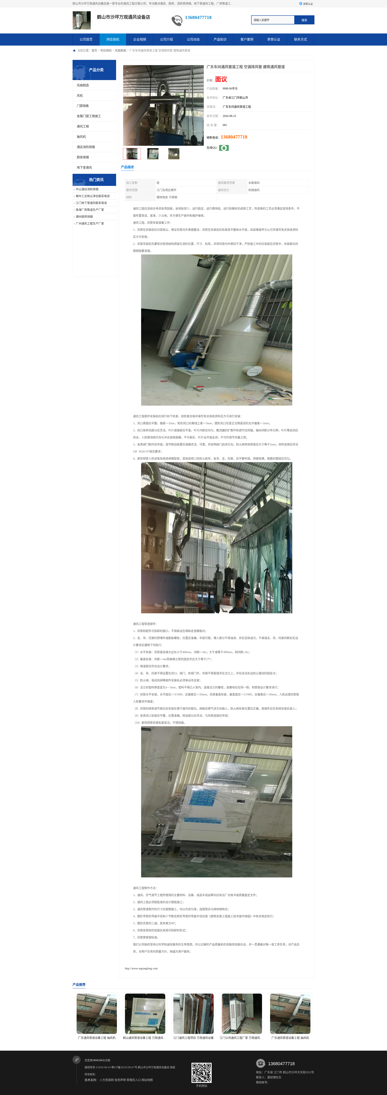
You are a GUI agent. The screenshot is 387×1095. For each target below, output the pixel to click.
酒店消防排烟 (86, 147)
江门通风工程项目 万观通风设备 (97, 1037)
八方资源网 (107, 1079)
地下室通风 (84, 167)
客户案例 (246, 39)
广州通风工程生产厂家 (90, 223)
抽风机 (81, 136)
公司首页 (86, 39)
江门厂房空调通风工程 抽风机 (290, 1037)
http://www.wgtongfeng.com (141, 968)
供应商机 (112, 39)
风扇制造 (120, 50)
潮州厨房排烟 (84, 216)
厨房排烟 (83, 157)
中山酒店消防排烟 (87, 189)
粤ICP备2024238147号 (124, 1067)
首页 (94, 50)
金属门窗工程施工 (89, 116)
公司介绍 (166, 39)
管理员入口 (134, 1079)
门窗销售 (83, 105)
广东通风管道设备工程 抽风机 (193, 1037)
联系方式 (300, 39)
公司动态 (193, 39)
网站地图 (147, 1079)
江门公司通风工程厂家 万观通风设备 (146, 1037)
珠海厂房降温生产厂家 (90, 209)
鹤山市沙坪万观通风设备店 (153, 1067)
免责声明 (120, 1079)
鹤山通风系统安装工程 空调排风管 (241, 1037)
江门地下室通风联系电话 (91, 202)
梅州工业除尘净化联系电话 (93, 196)
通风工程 (83, 126)
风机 (80, 95)
